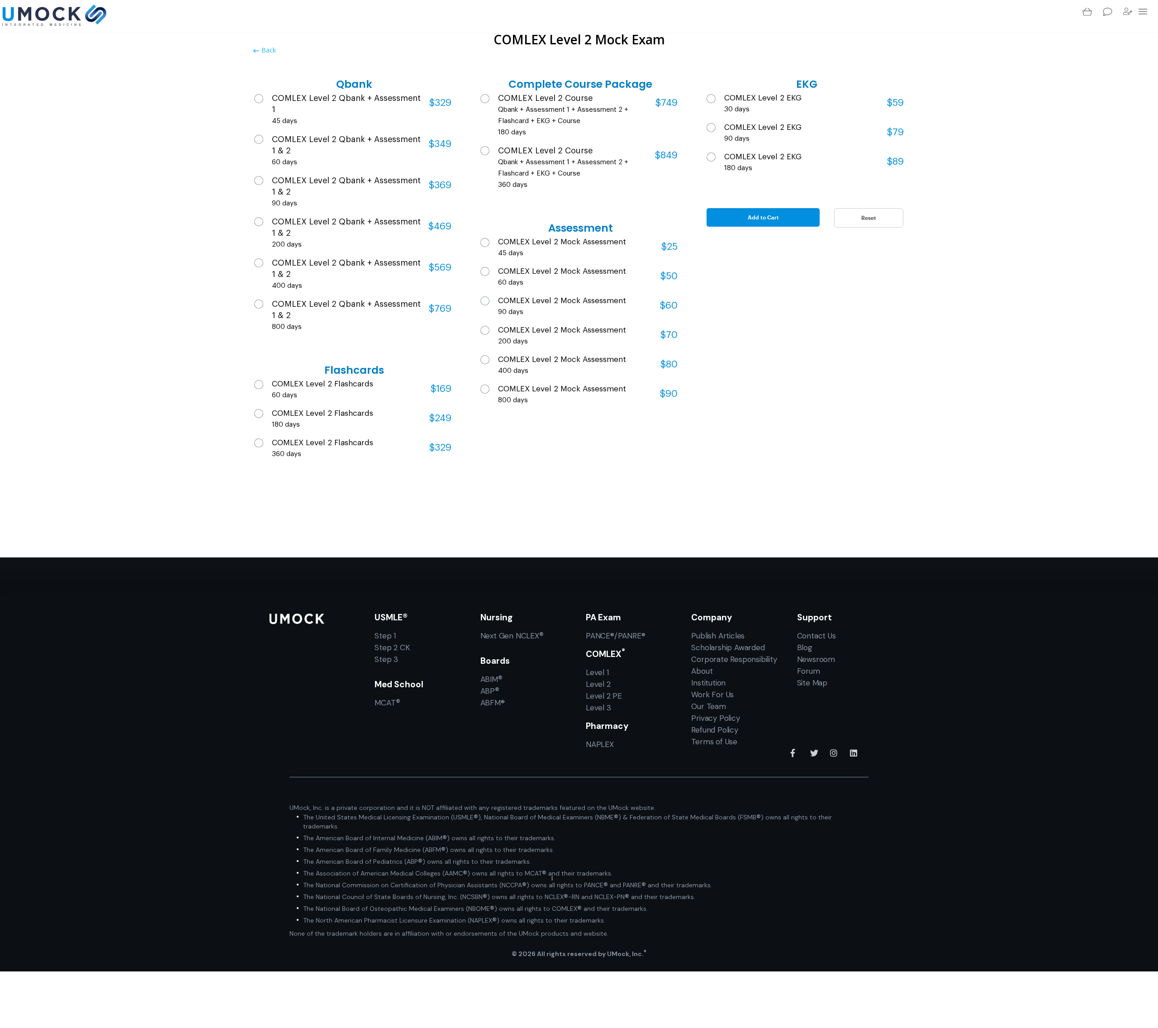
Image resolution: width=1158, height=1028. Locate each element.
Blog (804, 647)
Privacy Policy (715, 718)
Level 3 (598, 708)
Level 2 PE (604, 696)
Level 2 (598, 684)
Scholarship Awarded (727, 647)
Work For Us (712, 695)
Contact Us (816, 636)
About (701, 671)
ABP (489, 690)
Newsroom (816, 659)
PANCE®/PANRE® (615, 636)
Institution (708, 683)
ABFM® (492, 703)
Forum (808, 671)
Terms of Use (714, 742)
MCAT (387, 702)
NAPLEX (600, 744)
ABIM (491, 679)
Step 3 (386, 659)
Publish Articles (718, 636)
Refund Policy (714, 730)
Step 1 (385, 636)
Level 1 (597, 672)
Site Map (812, 683)
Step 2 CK (392, 647)
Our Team (708, 706)
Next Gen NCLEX (512, 635)
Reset (868, 217)
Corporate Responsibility (734, 659)
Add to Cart (763, 217)
